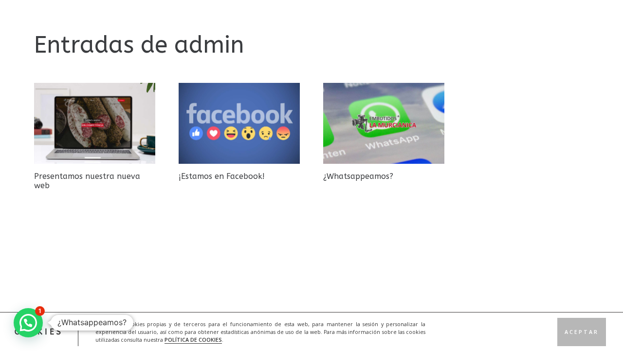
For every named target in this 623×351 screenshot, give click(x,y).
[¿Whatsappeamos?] (383, 123)
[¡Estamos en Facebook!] (239, 123)
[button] (28, 322)
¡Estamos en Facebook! (222, 176)
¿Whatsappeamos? (358, 176)
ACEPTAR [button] (582, 331)
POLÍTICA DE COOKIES (193, 339)
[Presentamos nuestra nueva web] (94, 123)
